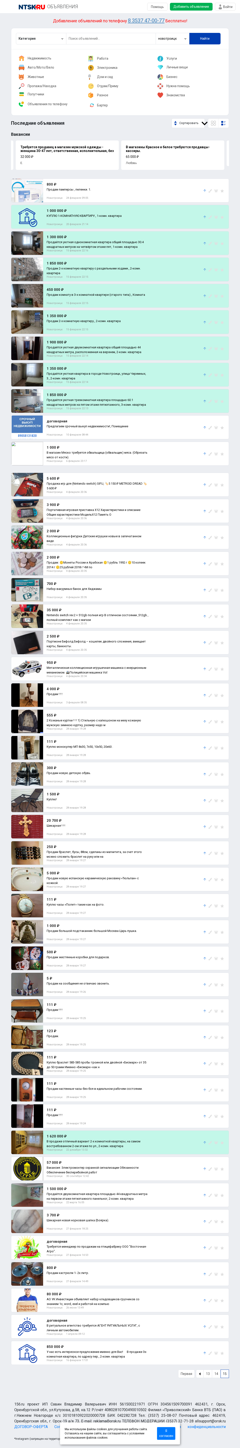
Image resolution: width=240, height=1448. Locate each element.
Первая (186, 1374)
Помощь (157, 7)
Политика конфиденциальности (195, 1427)
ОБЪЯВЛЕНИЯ (62, 6)
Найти (205, 38)
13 (208, 1374)
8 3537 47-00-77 (146, 20)
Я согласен (166, 1433)
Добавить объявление (191, 6)
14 (216, 1374)
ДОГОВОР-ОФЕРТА (31, 1427)
